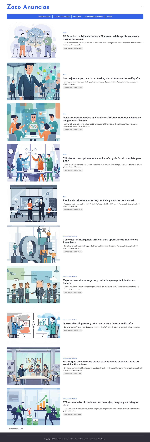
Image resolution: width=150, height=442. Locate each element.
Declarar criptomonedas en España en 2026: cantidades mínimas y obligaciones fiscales (102, 119)
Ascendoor (84, 439)
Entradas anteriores (15, 429)
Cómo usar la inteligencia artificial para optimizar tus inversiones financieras (100, 241)
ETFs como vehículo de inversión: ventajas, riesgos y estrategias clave (100, 404)
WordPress (101, 439)
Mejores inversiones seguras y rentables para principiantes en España (99, 282)
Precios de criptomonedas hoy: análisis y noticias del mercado (99, 200)
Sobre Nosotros (44, 17)
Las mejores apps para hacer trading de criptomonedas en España (101, 78)
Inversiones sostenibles (94, 17)
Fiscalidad (77, 17)
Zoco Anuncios (28, 7)
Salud (109, 17)
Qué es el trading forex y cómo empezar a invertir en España (98, 323)
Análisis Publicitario (62, 17)
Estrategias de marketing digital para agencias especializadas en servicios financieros (101, 363)
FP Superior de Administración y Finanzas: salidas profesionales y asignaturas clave (101, 38)
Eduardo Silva (68, 48)
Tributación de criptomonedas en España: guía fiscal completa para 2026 (102, 160)
